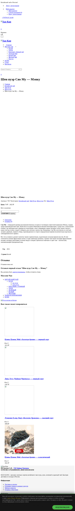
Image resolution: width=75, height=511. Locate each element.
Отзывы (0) (8, 221)
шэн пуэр (15, 285)
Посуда (11, 59)
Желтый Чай (13, 57)
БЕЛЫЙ (11, 292)
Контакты (8, 64)
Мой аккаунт (13, 11)
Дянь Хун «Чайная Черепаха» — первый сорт (24, 379)
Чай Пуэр (8, 87)
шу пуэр (15, 283)
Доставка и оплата (11, 484)
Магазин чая (9, 46)
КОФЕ (7, 60)
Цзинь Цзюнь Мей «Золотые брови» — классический (27, 457)
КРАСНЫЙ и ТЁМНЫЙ (17, 286)
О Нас (7, 62)
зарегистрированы (19, 272)
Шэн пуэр (8, 89)
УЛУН (11, 50)
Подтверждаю (62, 507)
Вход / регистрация (12, 6)
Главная (9, 45)
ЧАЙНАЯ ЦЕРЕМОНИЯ (13, 295)
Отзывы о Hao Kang (11, 489)
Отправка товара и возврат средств (16, 486)
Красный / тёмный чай (16, 52)
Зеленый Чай (13, 53)
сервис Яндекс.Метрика (14, 498)
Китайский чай (10, 86)
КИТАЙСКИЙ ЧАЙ (11, 279)
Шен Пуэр (50, 201)
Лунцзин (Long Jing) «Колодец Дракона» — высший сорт (29, 418)
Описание (8, 220)
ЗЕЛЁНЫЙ (12, 290)
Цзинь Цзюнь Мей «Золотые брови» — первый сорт (27, 339)
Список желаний (15, 12)
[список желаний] (2, 216)
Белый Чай (12, 55)
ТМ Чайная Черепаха (21, 468)
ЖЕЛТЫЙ (12, 293)
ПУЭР (11, 48)
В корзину (8, 213)
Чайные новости (10, 488)
